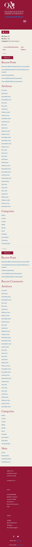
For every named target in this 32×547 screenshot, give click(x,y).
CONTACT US (11, 480)
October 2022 (5, 175)
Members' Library (12, 497)
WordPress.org (5, 461)
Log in (3, 452)
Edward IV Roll (11, 475)
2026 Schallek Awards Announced (11, 78)
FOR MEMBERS (11, 494)
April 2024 (4, 128)
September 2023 (6, 143)
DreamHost (20, 545)
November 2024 (6, 118)
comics (3, 218)
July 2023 (4, 150)
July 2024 (4, 124)
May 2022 (4, 190)
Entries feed (5, 455)
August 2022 (5, 181)
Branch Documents (13, 504)
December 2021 (6, 206)
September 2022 (6, 178)
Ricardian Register (12, 527)
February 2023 (5, 165)
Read (6, 32)
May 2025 (4, 106)
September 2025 (6, 99)
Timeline (9, 525)
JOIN (8, 489)
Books (3, 215)
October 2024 (5, 121)
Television (4, 240)
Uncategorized (5, 243)
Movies (3, 227)
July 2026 (4, 90)
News (3, 231)
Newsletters (10, 501)
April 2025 (4, 109)
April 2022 (4, 194)
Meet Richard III (12, 523)
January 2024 (5, 134)
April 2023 (4, 159)
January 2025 (5, 115)
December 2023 (6, 137)
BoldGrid (18, 540)
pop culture (5, 237)
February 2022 (5, 200)
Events (3, 221)
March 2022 (4, 197)
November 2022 (6, 172)
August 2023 (5, 146)
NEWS (9, 515)
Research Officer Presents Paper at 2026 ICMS (15, 66)
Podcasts (4, 234)
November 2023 (6, 140)
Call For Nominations (7, 75)
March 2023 (4, 162)
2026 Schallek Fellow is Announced (11, 81)
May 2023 (4, 156)
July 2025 (4, 102)
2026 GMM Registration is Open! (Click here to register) (15, 71)
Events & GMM (11, 499)
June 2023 (4, 153)
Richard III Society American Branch (14, 13)
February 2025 (5, 112)
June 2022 (4, 187)
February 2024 (5, 131)
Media (3, 224)
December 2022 (6, 168)
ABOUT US (10, 471)
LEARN (9, 520)
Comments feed (6, 458)
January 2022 (5, 203)
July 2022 (4, 184)
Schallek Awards (12, 473)
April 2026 (4, 93)
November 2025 (6, 96)
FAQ (8, 506)
